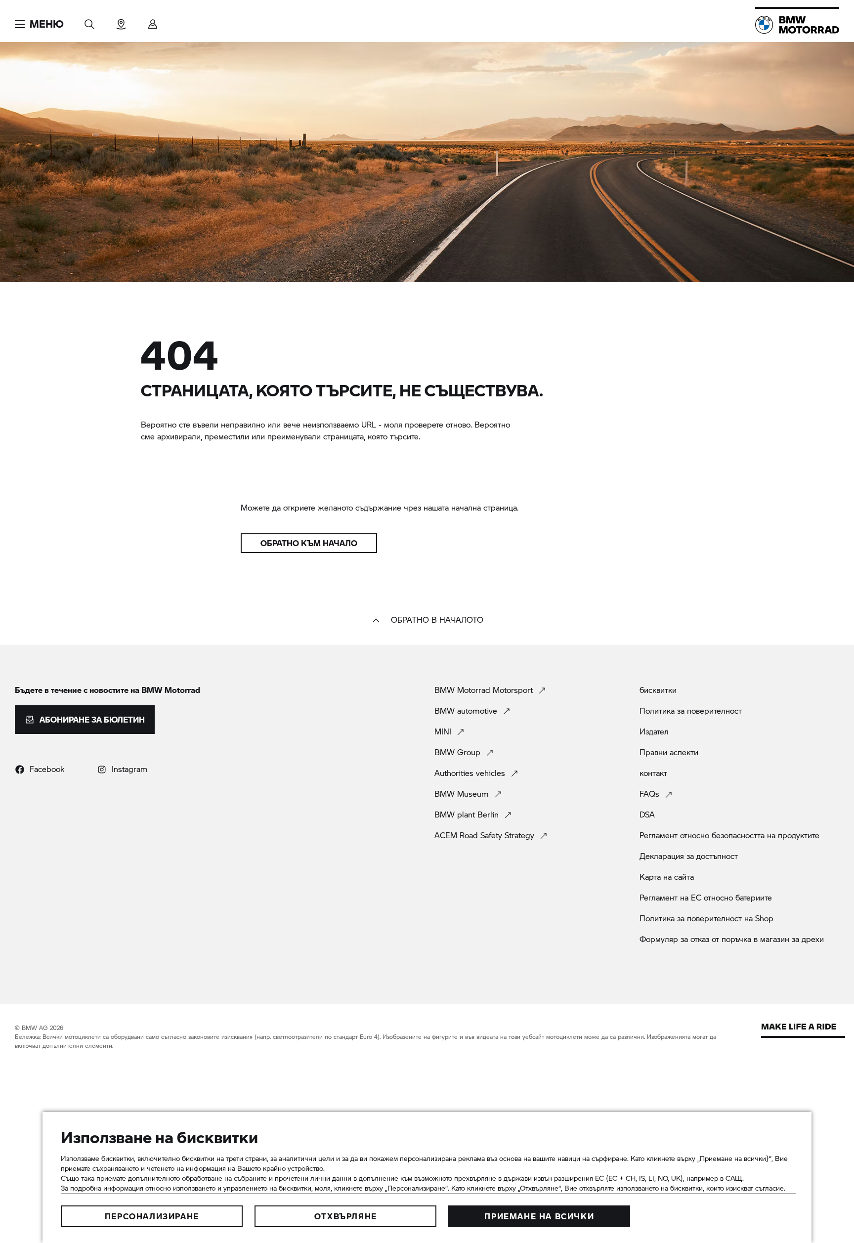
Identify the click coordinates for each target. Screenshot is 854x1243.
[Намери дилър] (121, 21)
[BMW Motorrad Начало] (797, 25)
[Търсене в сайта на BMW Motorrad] (89, 21)
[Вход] (153, 21)
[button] (39, 24)
